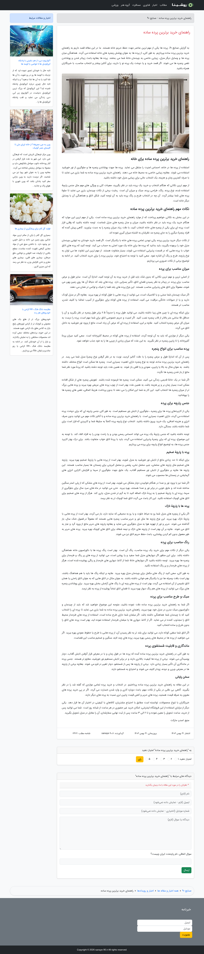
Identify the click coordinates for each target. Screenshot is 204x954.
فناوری (146, 5)
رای (139, 759)
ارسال (186, 870)
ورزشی (115, 5)
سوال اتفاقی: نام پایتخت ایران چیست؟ (171, 854)
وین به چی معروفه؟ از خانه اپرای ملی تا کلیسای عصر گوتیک (32, 146)
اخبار (154, 5)
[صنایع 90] (182, 5)
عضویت (186, 935)
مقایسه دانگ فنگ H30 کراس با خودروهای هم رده (36, 311)
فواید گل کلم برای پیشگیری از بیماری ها (32, 228)
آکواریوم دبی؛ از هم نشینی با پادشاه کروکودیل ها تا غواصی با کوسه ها (34, 62)
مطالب (163, 5)
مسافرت (136, 5)
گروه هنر (125, 5)
